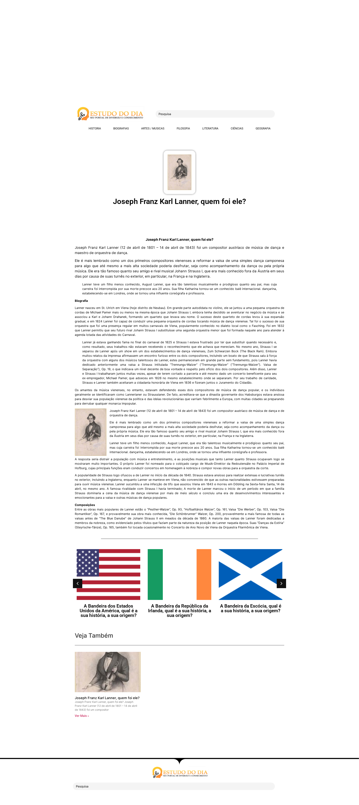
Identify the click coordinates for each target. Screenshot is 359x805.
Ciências (237, 128)
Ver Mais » (82, 716)
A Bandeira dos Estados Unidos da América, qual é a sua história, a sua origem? (108, 610)
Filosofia (183, 128)
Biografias (121, 128)
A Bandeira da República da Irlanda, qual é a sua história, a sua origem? (179, 610)
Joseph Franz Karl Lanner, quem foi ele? (107, 698)
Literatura (210, 128)
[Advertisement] (112, 26)
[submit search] (281, 114)
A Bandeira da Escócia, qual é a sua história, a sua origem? (250, 608)
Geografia (263, 128)
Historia (95, 128)
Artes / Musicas (152, 128)
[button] (77, 583)
